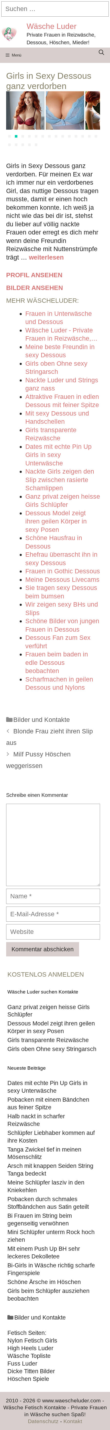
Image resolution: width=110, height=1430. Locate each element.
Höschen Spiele (28, 1379)
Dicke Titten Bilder (31, 1371)
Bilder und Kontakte (41, 719)
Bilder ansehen (34, 287)
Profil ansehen (34, 274)
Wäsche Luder (51, 26)
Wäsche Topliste (29, 1356)
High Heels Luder (30, 1348)
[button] (9, 136)
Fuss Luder (22, 1363)
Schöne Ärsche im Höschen (44, 1282)
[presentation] (12, 120)
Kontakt (72, 1421)
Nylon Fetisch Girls (32, 1340)
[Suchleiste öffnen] (101, 52)
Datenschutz (43, 1421)
